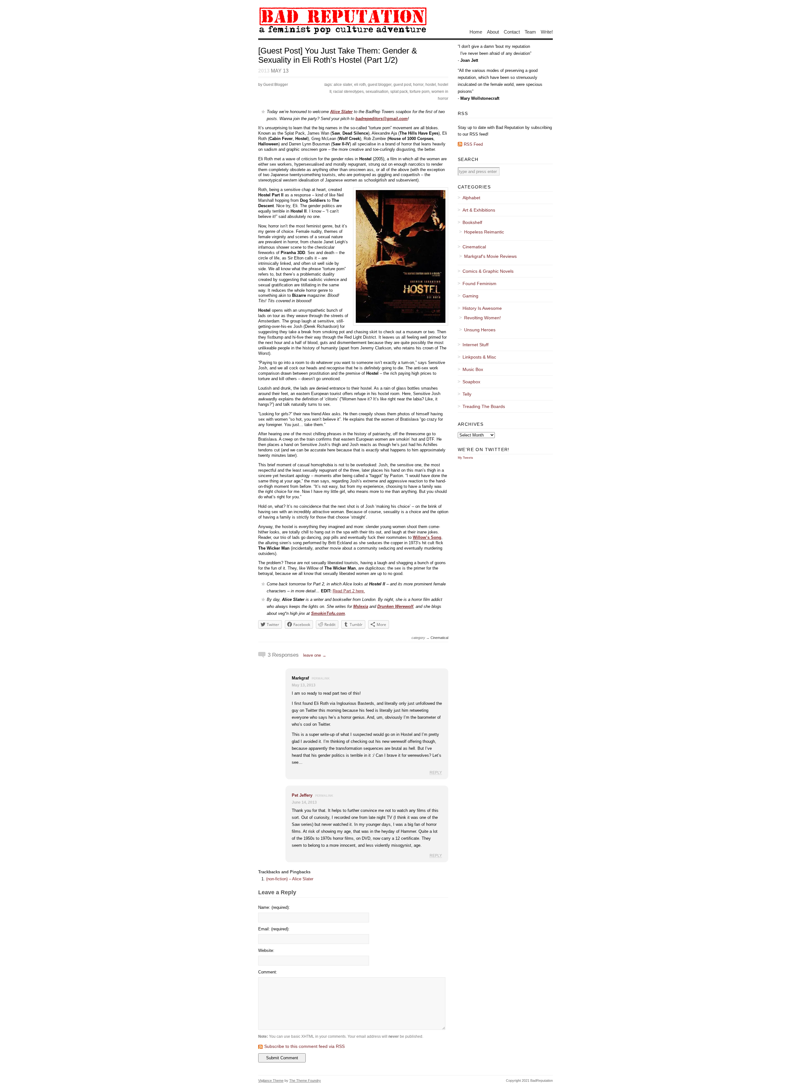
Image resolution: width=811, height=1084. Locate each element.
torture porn (420, 91)
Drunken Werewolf (395, 606)
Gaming (470, 295)
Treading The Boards (484, 406)
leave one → (314, 655)
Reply (436, 772)
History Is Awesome (482, 308)
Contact (512, 31)
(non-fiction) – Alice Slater (289, 879)
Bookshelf (472, 222)
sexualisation (377, 91)
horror (418, 84)
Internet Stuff (476, 344)
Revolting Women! (482, 317)
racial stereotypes (348, 91)
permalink (321, 678)
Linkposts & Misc (479, 357)
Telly (467, 394)
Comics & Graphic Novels (488, 271)
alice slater (343, 84)
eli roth (360, 84)
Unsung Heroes (479, 329)
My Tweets (465, 457)
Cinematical (439, 638)
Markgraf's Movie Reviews (490, 256)
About (493, 31)
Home (475, 31)
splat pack (399, 91)
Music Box (473, 369)
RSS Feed (473, 144)
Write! (547, 31)
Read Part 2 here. (349, 591)
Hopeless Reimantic (484, 231)
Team (530, 31)
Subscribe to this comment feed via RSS (304, 1046)
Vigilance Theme (271, 1080)
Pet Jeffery (302, 795)
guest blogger (380, 84)
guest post (402, 84)
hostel (430, 84)
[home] (342, 33)
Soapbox (471, 381)
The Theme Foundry (305, 1080)
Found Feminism (479, 283)
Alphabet (471, 197)
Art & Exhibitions (479, 210)
